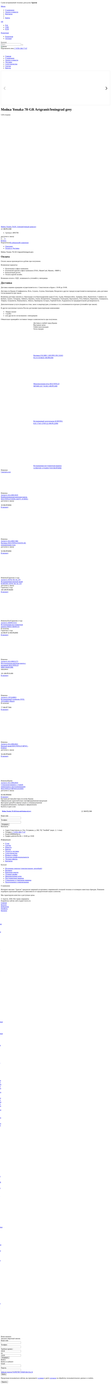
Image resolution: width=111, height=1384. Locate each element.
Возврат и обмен (11, 855)
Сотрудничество (11, 64)
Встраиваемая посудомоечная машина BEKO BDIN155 (12, 626)
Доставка (8, 62)
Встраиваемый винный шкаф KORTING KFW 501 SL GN (12, 582)
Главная (8, 56)
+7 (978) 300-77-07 (20, 48)
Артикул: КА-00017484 (9, 541)
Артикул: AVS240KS (8, 697)
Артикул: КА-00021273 (9, 661)
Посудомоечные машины (14, 878)
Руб (6, 25)
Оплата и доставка (12, 851)
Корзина (4, 911)
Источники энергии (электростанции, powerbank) (23, 868)
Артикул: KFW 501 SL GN (10, 580)
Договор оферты (11, 859)
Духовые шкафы (11, 874)
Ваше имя (4, 816)
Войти (7, 18)
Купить (3, 241)
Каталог (4, 42)
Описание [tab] (9, 246)
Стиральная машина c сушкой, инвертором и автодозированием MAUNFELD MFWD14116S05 (13, 787)
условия (41, 1378)
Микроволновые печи (13, 876)
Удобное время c (7, 1349)
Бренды (8, 68)
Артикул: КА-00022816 (9, 783)
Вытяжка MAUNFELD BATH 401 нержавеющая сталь (13, 544)
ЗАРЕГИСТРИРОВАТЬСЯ (23, 1372)
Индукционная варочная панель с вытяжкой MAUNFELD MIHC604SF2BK (13, 665)
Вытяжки (8, 870)
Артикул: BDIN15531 (9, 623)
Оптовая (8, 38)
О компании (9, 10)
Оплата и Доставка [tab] (12, 248)
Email (3, 1364)
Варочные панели (11, 872)
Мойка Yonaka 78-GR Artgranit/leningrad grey (16, 811)
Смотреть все (6, 472)
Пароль (3, 1368)
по (2, 1353)
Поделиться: (5, 243)
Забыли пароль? (7, 1372)
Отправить (5, 824)
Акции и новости (11, 12)
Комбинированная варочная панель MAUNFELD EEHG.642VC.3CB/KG (14, 498)
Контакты (8, 14)
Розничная (5, 33)
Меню (3, 6)
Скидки (8, 66)
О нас (7, 843)
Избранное (5, 907)
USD (7, 27)
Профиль (4, 909)
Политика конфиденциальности (17, 857)
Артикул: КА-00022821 (9, 744)
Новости (8, 847)
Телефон (4, 820)
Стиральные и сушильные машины (18, 880)
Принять (4, 1382)
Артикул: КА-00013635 (9, 495)
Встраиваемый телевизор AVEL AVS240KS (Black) (13, 700)
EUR (7, 29)
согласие (53, 1378)
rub (2, 21)
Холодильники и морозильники (17, 882)
